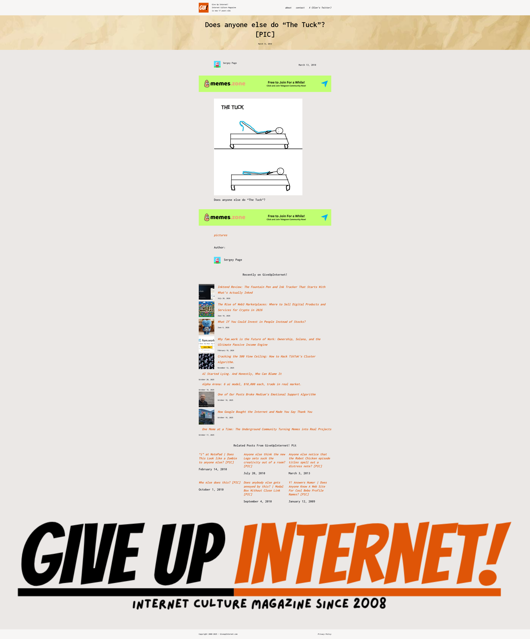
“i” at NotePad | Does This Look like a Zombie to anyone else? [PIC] (218, 458)
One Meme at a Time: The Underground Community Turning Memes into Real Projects (266, 429)
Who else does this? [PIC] (219, 482)
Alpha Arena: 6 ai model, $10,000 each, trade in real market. (251, 384)
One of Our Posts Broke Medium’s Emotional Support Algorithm (266, 394)
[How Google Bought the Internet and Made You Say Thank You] (206, 417)
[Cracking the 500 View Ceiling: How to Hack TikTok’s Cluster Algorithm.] (206, 361)
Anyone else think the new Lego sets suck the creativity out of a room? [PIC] (264, 460)
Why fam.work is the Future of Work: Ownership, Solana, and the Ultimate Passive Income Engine (269, 341)
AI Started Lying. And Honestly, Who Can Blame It (242, 374)
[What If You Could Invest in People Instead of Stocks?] (206, 326)
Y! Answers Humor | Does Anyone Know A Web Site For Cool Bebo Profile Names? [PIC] (308, 488)
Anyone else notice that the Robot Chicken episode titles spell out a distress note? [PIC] (309, 460)
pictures (220, 235)
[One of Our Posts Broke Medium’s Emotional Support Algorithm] (206, 399)
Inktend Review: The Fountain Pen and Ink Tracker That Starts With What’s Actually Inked (271, 289)
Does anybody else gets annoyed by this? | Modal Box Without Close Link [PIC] (263, 488)
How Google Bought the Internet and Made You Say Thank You (265, 411)
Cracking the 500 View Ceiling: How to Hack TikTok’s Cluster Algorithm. (266, 359)
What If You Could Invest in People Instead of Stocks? (261, 321)
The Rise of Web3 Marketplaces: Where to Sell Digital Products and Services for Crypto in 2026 (271, 307)
